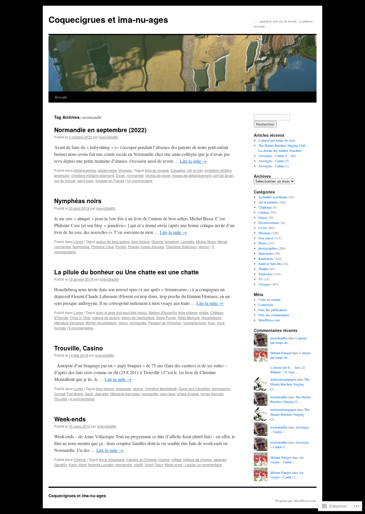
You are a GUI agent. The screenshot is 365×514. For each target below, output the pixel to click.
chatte (203, 312)
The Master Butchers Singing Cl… (289, 384)
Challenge (265, 207)
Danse (262, 217)
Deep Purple (166, 317)
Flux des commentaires (273, 315)
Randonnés (265, 258)
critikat (176, 459)
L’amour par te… (281, 367)
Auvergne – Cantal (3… (287, 475)
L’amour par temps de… (288, 340)
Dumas (59, 393)
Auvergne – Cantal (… (287, 459)
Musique (264, 233)
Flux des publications (272, 309)
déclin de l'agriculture (138, 317)
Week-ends (70, 419)
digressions (221, 388)
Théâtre (263, 268)
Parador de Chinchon (165, 322)
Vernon (204, 246)
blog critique (187, 312)
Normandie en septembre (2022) (100, 129)
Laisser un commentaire (203, 464)
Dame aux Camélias (194, 388)
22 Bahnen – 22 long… (287, 369)
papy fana (167, 393)
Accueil (61, 97)
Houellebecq (211, 317)
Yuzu (211, 322)
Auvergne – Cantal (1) (273, 166)
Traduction (265, 274)
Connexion (265, 304)
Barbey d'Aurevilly (163, 312)
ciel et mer (195, 170)
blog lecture (140, 241)
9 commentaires (80, 327)
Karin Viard (77, 464)
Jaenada (101, 393)
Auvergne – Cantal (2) (273, 160)
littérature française (69, 322)
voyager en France (109, 180)
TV (260, 279)
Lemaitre (187, 241)
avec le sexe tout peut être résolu (121, 312)
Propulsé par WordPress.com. (296, 500)
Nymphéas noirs (78, 200)
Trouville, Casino (78, 348)
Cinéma (80, 459)
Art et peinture (268, 202)
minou (123, 322)
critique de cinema (197, 459)
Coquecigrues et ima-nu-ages (108, 19)
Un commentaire (140, 180)
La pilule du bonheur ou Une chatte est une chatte (126, 272)
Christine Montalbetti (161, 388)
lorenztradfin (108, 136)
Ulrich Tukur (154, 464)
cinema (164, 459)
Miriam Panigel (280, 352)
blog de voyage (157, 170)
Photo (262, 243)
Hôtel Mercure (189, 317)
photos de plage (158, 175)
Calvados (178, 170)
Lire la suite (193, 161)
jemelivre (172, 241)
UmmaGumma (194, 322)
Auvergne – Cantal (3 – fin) (277, 155)
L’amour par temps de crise (276, 140)
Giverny (157, 241)
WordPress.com (269, 320)
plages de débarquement (191, 175)
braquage (123, 388)
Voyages (125, 170)
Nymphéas (81, 246)
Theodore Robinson (181, 246)
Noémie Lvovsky (100, 464)
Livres (78, 241)
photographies (85, 170)
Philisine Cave (102, 246)
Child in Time (80, 317)
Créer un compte (269, 299)
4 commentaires (82, 398)
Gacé (89, 393)
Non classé (265, 238)
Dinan (120, 175)
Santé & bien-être (270, 263)
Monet (222, 241)
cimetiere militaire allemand (92, 175)
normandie (135, 175)
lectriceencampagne (283, 379)
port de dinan (223, 175)
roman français (152, 246)
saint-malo (85, 180)
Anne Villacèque (112, 459)
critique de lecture (106, 317)
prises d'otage (188, 393)
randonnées (107, 170)
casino (138, 388)
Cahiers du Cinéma (141, 459)
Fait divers (75, 393)
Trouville (60, 398)
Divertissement (268, 222)
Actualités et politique (272, 197)
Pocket (120, 246)
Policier (133, 246)
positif (138, 464)
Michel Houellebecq (101, 322)
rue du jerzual (65, 180)
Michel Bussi (206, 241)
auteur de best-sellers (113, 241)
